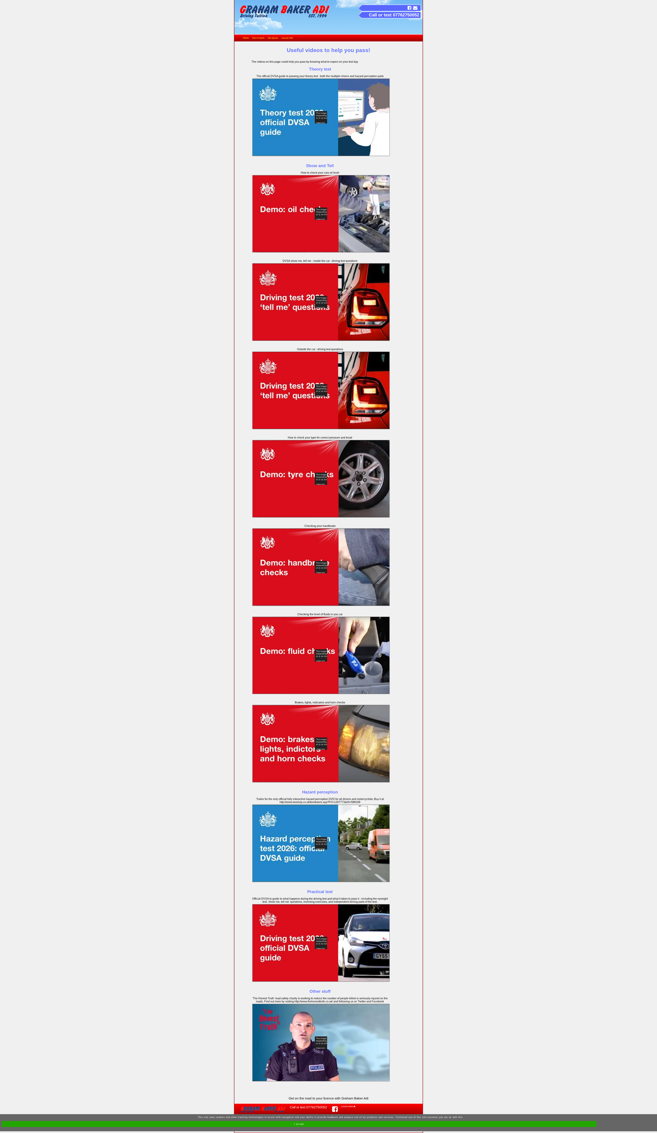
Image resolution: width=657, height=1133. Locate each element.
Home (246, 38)
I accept (299, 1124)
